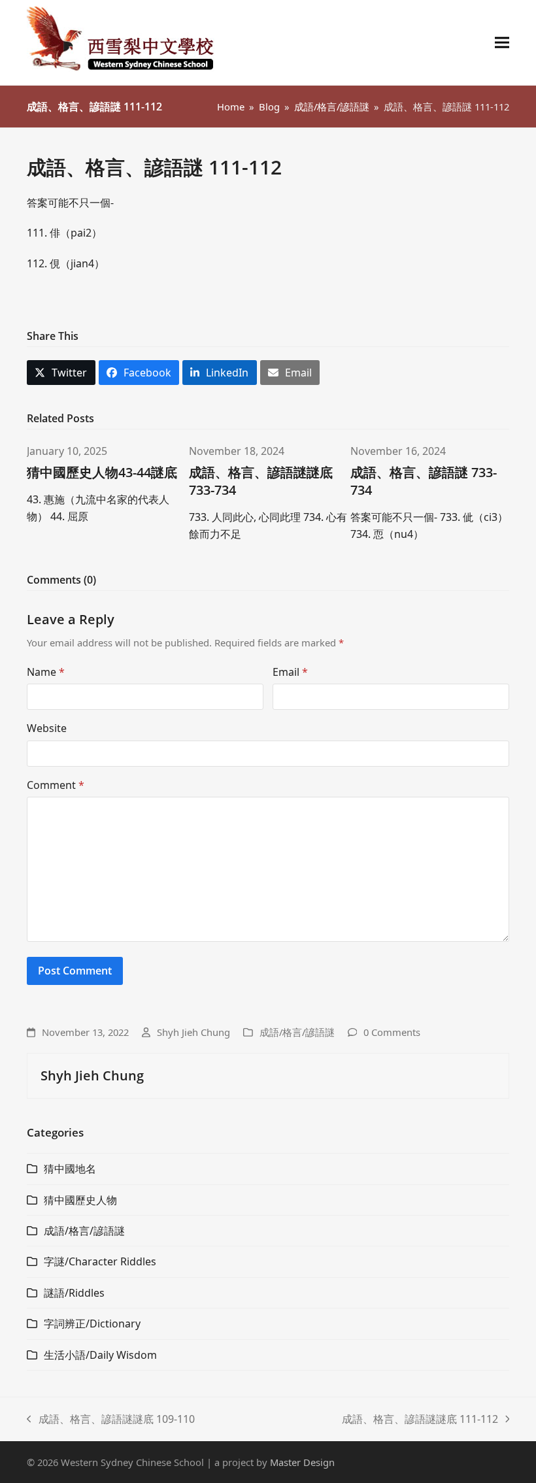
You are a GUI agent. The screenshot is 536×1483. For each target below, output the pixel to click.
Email (290, 672)
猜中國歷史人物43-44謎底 (102, 472)
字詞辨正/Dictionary (92, 1323)
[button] (502, 42)
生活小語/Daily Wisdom (100, 1355)
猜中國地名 (70, 1168)
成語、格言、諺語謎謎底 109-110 (111, 1419)
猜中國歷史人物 (80, 1200)
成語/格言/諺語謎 (297, 1032)
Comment (55, 785)
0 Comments (391, 1032)
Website (47, 728)
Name (46, 672)
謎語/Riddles (74, 1293)
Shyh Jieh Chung (193, 1032)
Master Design (302, 1462)
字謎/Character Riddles (100, 1261)
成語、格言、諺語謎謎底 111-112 (420, 1419)
